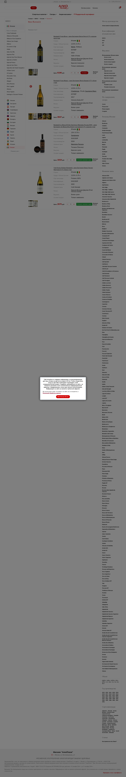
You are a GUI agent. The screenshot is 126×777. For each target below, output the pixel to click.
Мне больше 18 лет (63, 396)
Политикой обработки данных (52, 393)
